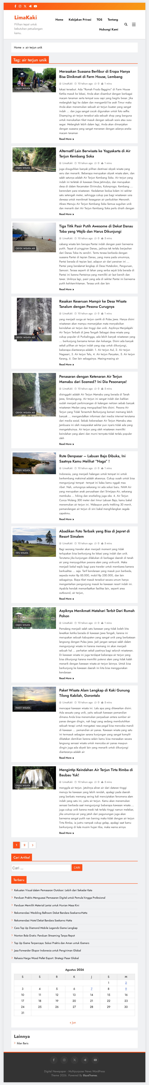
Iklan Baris (22, 1043)
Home (59, 19)
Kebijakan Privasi (80, 19)
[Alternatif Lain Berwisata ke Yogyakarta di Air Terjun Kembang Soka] (34, 159)
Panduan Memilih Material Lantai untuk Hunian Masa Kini (46, 905)
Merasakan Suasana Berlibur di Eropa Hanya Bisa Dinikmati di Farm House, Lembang (94, 74)
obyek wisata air (25, 248)
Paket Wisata (23, 708)
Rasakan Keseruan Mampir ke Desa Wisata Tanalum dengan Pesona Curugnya (92, 304)
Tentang (113, 19)
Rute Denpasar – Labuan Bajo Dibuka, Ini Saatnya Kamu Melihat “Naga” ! (92, 458)
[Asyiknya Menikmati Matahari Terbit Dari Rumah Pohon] (34, 618)
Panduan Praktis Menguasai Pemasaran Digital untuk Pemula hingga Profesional (59, 898)
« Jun (73, 1022)
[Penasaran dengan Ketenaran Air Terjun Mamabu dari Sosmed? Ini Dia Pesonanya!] (34, 394)
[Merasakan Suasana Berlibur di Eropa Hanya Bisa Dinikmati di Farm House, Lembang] (34, 80)
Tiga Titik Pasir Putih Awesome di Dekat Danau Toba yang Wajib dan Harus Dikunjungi (96, 229)
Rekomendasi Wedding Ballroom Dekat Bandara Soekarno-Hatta (50, 913)
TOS (99, 19)
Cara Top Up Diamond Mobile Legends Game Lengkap (46, 928)
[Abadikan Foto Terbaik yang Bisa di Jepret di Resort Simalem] (34, 542)
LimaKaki (25, 17)
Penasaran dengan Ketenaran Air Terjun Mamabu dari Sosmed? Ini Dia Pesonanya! (93, 379)
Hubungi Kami (108, 29)
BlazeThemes (90, 1075)
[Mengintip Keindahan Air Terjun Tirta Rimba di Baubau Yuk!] (34, 777)
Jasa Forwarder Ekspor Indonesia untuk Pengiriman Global (47, 950)
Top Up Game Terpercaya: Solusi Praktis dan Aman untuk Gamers (51, 943)
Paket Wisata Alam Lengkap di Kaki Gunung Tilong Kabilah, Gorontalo (94, 693)
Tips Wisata (22, 553)
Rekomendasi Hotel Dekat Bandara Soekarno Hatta (43, 920)
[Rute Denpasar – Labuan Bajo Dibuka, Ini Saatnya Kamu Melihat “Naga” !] (34, 463)
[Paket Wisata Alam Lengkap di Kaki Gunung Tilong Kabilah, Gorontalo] (34, 699)
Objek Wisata (23, 88)
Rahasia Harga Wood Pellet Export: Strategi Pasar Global (46, 958)
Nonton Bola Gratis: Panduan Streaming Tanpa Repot (44, 936)
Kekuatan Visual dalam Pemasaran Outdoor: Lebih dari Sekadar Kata (53, 890)
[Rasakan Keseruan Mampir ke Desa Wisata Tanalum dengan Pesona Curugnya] (34, 319)
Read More (65, 139)
